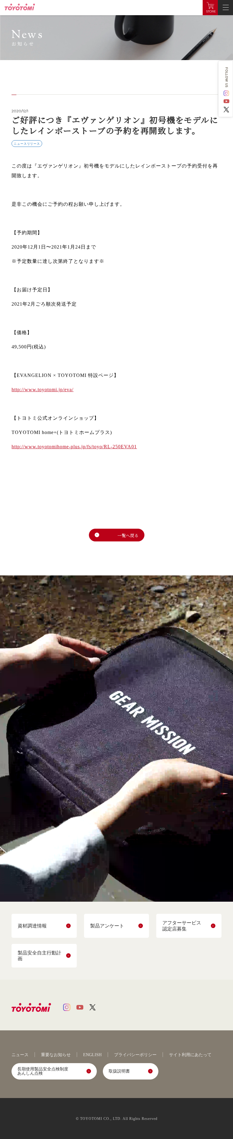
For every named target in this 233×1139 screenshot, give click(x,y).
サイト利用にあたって (190, 1055)
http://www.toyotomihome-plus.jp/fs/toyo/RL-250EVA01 (74, 446)
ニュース (20, 1055)
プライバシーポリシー (135, 1055)
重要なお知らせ (56, 1055)
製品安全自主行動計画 (39, 955)
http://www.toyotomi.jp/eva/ (42, 389)
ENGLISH (92, 1055)
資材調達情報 (32, 925)
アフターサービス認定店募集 (181, 925)
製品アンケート (107, 925)
